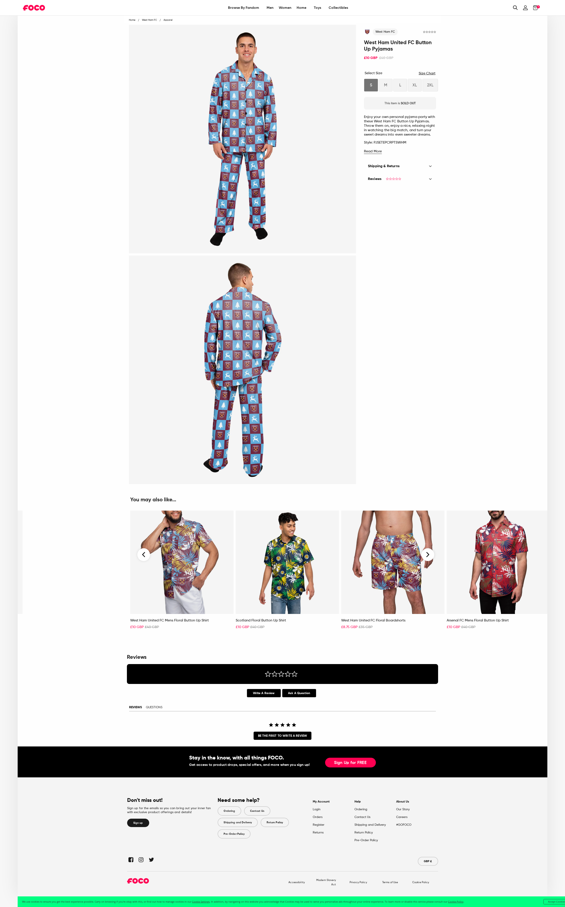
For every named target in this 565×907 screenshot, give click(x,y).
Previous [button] (144, 554)
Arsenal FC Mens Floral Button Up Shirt (478, 620)
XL (414, 85)
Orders (317, 817)
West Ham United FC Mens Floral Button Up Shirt (169, 620)
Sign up (138, 822)
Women (285, 8)
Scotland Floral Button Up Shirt (261, 620)
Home (301, 8)
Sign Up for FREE (350, 763)
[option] (182, 572)
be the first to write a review (282, 736)
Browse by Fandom (243, 8)
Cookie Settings (201, 901)
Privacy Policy (358, 882)
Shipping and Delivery (238, 822)
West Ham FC (385, 31)
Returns (318, 832)
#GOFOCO (403, 824)
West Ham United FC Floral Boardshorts (373, 620)
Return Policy (275, 822)
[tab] (264, 693)
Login (316, 809)
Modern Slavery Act (326, 882)
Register (318, 824)
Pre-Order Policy (234, 833)
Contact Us (257, 810)
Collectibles (338, 8)
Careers (401, 817)
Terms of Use (390, 882)
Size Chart (427, 73)
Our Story (403, 809)
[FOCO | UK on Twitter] (151, 859)
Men (270, 8)
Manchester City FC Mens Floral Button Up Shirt (63, 620)
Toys (317, 8)
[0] (534, 7)
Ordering (229, 810)
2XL (430, 85)
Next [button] (428, 554)
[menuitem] (243, 7)
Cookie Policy (420, 882)
